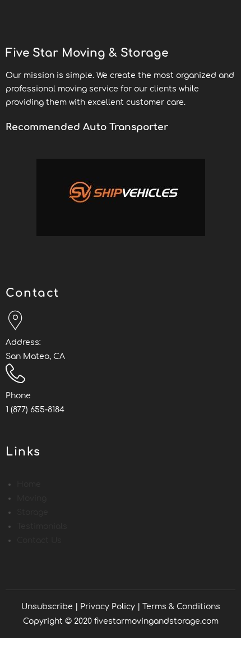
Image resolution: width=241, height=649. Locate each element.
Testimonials (42, 526)
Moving (32, 498)
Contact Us (39, 540)
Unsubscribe (47, 606)
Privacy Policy (107, 606)
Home (29, 484)
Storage (32, 512)
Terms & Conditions (181, 606)
